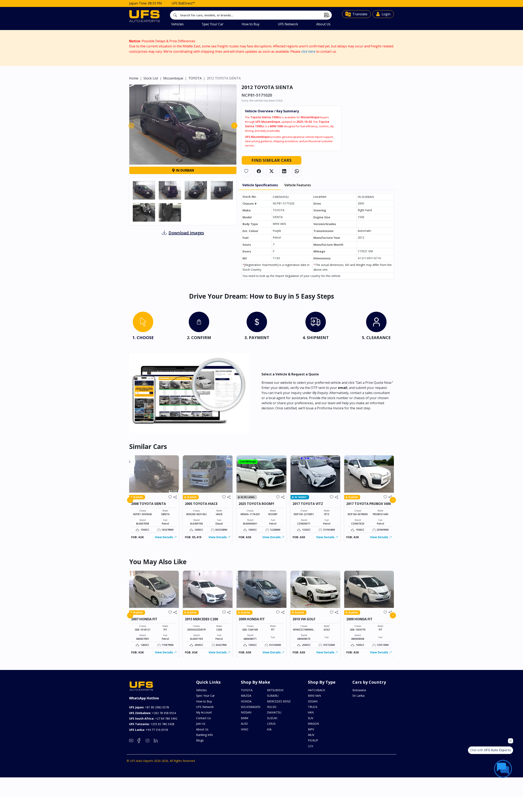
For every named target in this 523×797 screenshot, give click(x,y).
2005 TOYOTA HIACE (201, 503)
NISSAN (246, 712)
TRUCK (312, 707)
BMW (244, 718)
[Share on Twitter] (271, 171)
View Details (164, 537)
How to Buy (250, 24)
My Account (204, 712)
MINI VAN (314, 696)
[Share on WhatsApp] (297, 171)
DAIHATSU (274, 712)
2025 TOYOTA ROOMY (256, 503)
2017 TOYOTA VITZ (308, 503)
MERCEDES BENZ (279, 701)
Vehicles (177, 24)
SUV (310, 718)
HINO (244, 729)
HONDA (246, 701)
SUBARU (272, 696)
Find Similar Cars (271, 160)
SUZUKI (272, 718)
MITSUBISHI (275, 690)
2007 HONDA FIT (144, 619)
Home (133, 78)
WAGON (313, 724)
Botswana (359, 690)
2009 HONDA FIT (252, 619)
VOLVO (271, 707)
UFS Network (288, 24)
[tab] (143, 326)
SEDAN (312, 701)
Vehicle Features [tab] (297, 185)
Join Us (200, 724)
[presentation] (131, 126)
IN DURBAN (184, 170)
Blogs (200, 740)
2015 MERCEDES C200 (201, 619)
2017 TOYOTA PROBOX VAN (368, 503)
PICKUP (313, 740)
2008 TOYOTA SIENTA (148, 503)
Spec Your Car (213, 24)
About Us (323, 24)
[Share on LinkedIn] (284, 171)
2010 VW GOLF (304, 619)
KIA (269, 729)
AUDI (244, 724)
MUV (311, 735)
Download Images (186, 233)
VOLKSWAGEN (250, 707)
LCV (310, 746)
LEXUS (271, 724)
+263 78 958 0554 (152, 713)
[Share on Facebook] (259, 171)
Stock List (150, 78)
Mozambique (173, 78)
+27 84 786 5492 (153, 718)
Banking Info (204, 735)
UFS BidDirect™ (183, 3)
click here (308, 51)
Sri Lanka (358, 696)
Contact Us (203, 718)
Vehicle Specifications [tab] (260, 185)
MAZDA (246, 696)
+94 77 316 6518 (148, 730)
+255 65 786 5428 (151, 724)
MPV (311, 729)
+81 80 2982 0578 (149, 707)
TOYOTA (195, 78)
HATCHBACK (316, 690)
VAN (311, 712)
